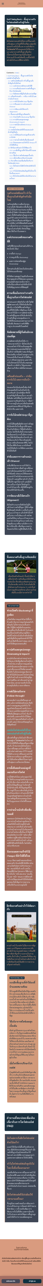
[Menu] (3, 3)
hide (17, 73)
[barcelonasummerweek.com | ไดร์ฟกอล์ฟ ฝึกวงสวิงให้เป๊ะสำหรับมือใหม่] (21, 3)
